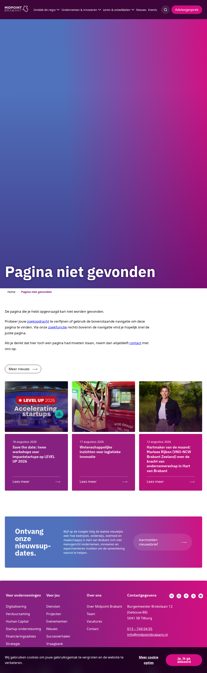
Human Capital (17, 621)
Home (11, 292)
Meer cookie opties (148, 660)
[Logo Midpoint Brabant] (16, 10)
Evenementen (56, 621)
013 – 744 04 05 (139, 628)
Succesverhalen (58, 636)
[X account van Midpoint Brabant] (193, 597)
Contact (93, 629)
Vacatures (94, 621)
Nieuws (141, 10)
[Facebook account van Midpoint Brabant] (186, 597)
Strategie (13, 644)
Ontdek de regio (45, 10)
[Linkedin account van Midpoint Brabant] (171, 597)
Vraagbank (54, 644)
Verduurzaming (18, 614)
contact (135, 343)
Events (152, 10)
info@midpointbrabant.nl (147, 634)
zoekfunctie (57, 327)
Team (91, 614)
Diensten (53, 606)
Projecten (53, 614)
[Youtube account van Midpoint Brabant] (200, 597)
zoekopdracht (38, 321)
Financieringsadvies (21, 636)
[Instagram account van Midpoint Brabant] (178, 597)
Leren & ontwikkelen (116, 10)
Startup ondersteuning (23, 629)
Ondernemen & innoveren (79, 10)
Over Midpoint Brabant (104, 606)
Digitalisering (16, 606)
